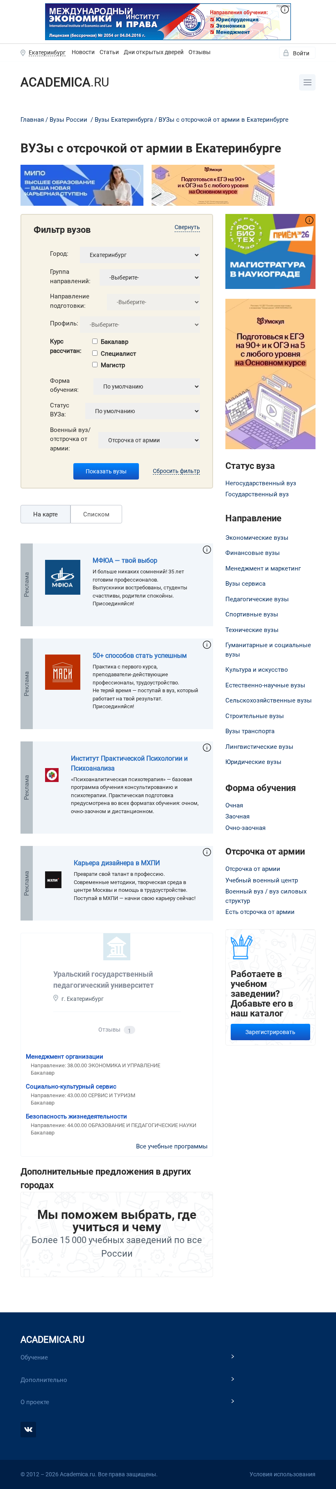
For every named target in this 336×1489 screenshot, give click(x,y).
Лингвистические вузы (259, 746)
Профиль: (64, 323)
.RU (64, 82)
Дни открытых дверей (154, 52)
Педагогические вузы (257, 599)
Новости (83, 52)
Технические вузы (252, 630)
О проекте (34, 1402)
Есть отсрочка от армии (260, 912)
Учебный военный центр (261, 880)
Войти (301, 53)
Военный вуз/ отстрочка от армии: (70, 439)
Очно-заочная (245, 828)
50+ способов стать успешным (140, 655)
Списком (96, 514)
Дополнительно (43, 1380)
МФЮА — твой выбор (125, 560)
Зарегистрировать (270, 1032)
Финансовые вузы (252, 553)
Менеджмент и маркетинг (263, 568)
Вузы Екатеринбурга (124, 119)
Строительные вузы (254, 716)
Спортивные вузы (251, 614)
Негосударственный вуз (260, 483)
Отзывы (199, 52)
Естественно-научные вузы (265, 685)
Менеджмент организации (64, 1056)
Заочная (237, 816)
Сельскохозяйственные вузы (268, 700)
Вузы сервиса (245, 583)
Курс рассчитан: (66, 346)
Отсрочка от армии (252, 869)
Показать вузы (106, 471)
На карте (45, 514)
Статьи (109, 52)
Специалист (118, 353)
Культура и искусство (256, 669)
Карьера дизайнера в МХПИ (117, 863)
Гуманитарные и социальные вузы (268, 649)
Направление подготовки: (69, 301)
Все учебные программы (172, 1146)
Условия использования (283, 1474)
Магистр (113, 365)
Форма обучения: (64, 385)
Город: (59, 253)
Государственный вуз (257, 494)
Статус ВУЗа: (59, 410)
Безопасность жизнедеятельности (76, 1116)
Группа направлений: (70, 276)
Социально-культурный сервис (71, 1086)
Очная (234, 805)
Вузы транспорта (250, 731)
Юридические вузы (253, 762)
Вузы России (68, 119)
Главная (32, 119)
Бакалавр (114, 342)
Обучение (34, 1357)
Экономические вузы (256, 537)
